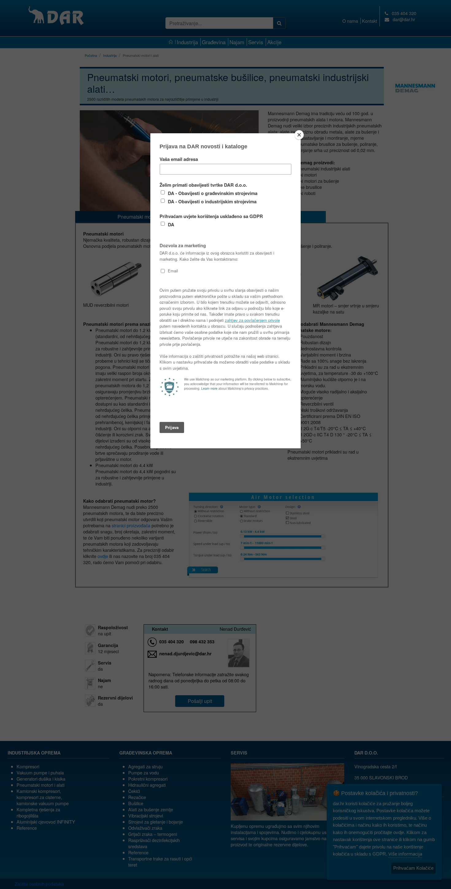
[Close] (299, 134)
